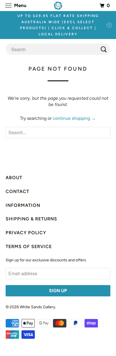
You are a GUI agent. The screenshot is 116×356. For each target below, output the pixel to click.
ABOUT (14, 177)
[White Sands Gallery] (58, 5)
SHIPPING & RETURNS (31, 219)
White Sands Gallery (37, 307)
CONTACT (17, 191)
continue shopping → (74, 118)
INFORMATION (23, 205)
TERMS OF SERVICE (29, 246)
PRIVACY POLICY (26, 232)
